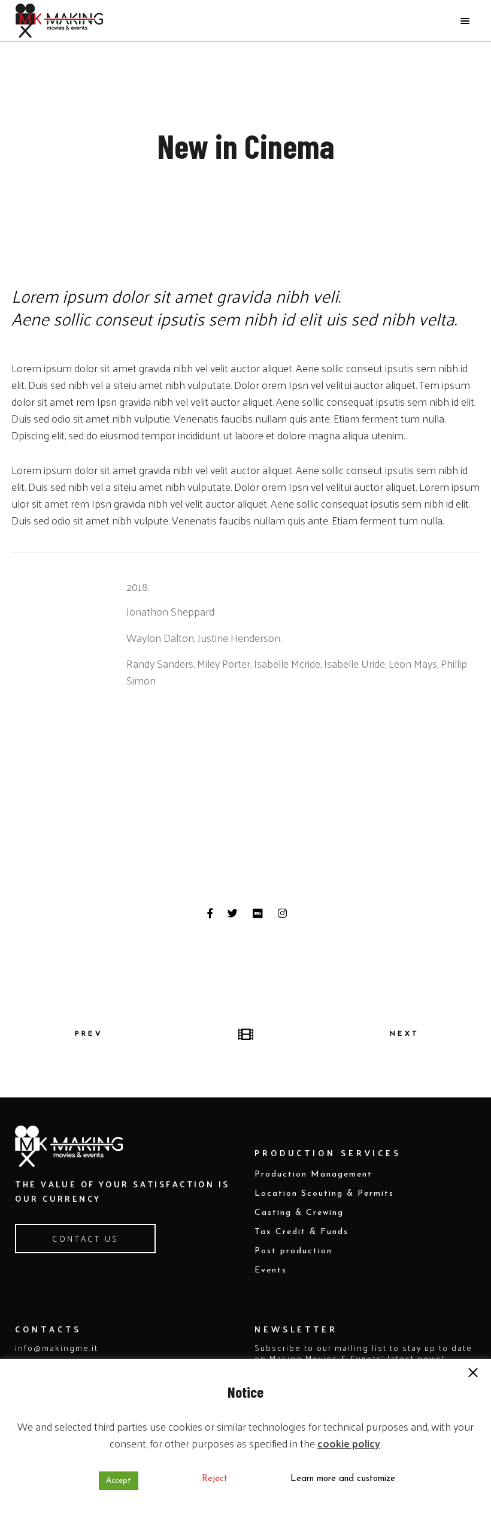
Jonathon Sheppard (170, 611)
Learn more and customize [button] (342, 1478)
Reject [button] (215, 1478)
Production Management (313, 1174)
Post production (293, 1251)
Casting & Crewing (299, 1212)
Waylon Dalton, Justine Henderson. (203, 637)
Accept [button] (118, 1481)
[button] (473, 1374)
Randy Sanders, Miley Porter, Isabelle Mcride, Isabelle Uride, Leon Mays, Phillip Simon (296, 671)
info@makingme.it (56, 1347)
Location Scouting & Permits (324, 1193)
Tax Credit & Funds (301, 1232)
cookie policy (348, 1443)
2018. (137, 586)
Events (270, 1270)
